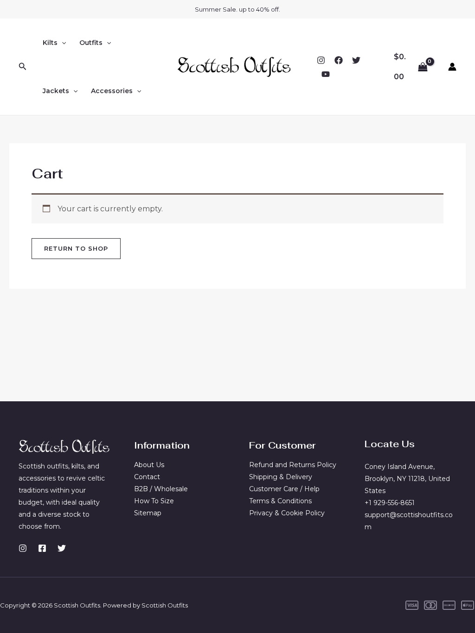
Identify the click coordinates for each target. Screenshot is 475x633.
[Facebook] (338, 60)
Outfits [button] (91, 42)
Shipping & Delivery (280, 477)
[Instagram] (321, 60)
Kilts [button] (50, 42)
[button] (23, 67)
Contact (147, 477)
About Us (149, 465)
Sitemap (147, 513)
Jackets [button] (56, 91)
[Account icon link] (452, 67)
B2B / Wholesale (161, 489)
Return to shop (76, 248)
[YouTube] (325, 74)
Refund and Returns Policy (292, 465)
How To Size (154, 501)
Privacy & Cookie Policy (287, 513)
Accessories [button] (112, 91)
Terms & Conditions (280, 501)
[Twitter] (356, 60)
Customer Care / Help (284, 489)
